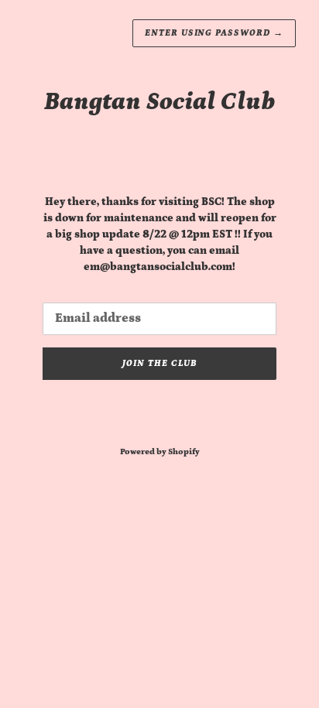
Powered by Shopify (160, 451)
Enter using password (214, 33)
